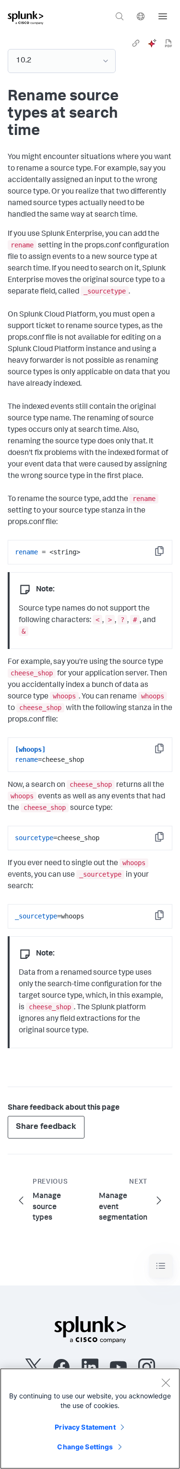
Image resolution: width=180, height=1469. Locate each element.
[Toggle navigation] (160, 1266)
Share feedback (46, 1127)
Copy (166, 554)
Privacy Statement (85, 1427)
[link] (136, 43)
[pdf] (168, 43)
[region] (90, 1418)
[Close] (165, 1382)
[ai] (152, 43)
